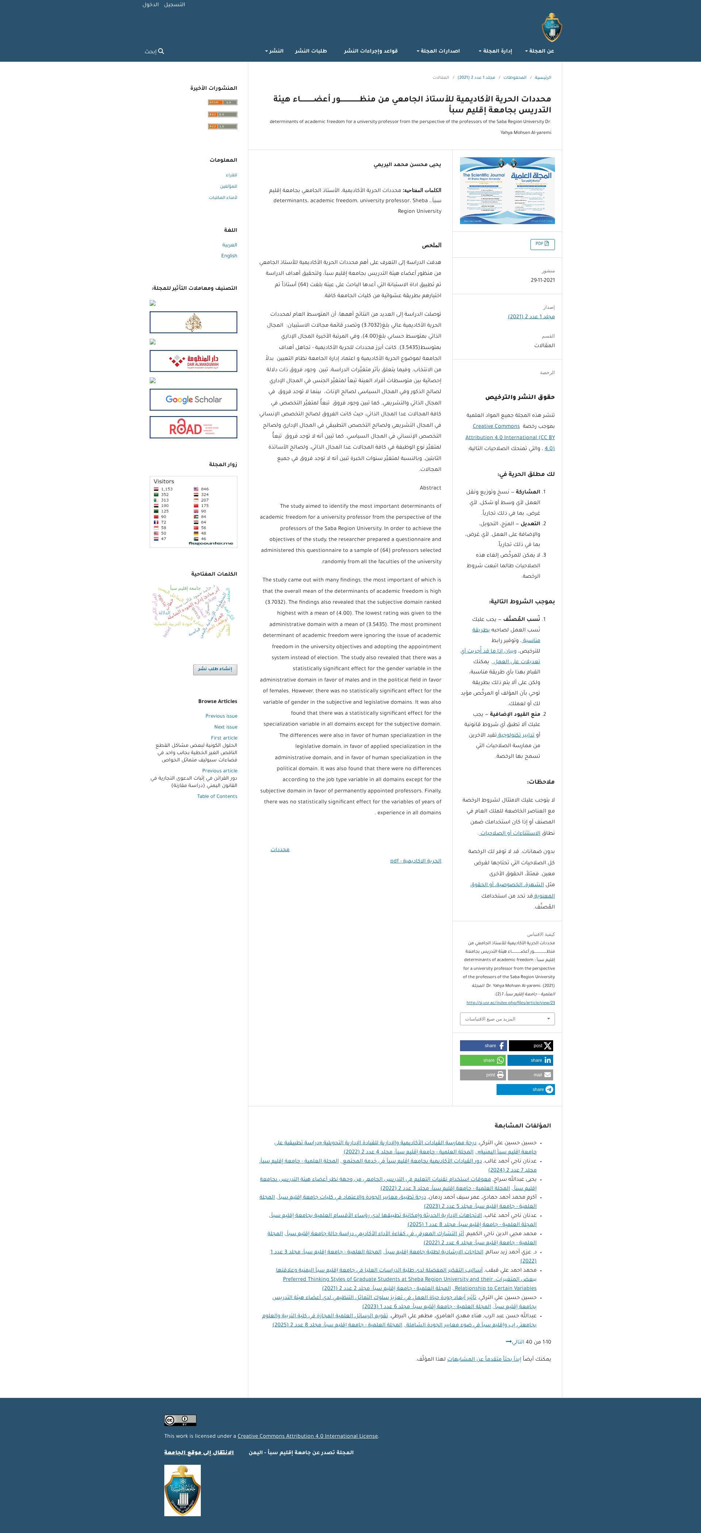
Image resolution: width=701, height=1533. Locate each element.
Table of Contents (217, 797)
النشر (276, 52)
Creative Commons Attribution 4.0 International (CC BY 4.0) (510, 438)
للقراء (231, 175)
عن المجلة (541, 52)
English (229, 256)
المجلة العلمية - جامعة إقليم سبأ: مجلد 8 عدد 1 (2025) (472, 1225)
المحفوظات (514, 78)
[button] (531, 1045)
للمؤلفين (228, 187)
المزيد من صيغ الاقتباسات (490, 1018)
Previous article (219, 771)
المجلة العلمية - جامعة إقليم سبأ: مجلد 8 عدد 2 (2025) (337, 1326)
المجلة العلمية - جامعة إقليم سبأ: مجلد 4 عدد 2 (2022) (409, 1153)
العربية (229, 245)
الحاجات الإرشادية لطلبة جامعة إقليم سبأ (433, 1253)
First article (224, 738)
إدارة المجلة (497, 52)
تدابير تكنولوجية (516, 736)
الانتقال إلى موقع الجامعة (199, 1453)
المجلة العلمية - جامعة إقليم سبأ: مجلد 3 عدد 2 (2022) (445, 1189)
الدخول (150, 5)
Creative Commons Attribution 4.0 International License (308, 1437)
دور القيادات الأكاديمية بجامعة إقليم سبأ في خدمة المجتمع (411, 1162)
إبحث (151, 52)
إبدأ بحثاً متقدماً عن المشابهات (484, 1360)
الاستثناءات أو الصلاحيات (509, 834)
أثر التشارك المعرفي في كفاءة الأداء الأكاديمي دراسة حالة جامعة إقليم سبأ (375, 1234)
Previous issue (221, 716)
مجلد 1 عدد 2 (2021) (476, 78)
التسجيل (174, 5)
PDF (540, 244)
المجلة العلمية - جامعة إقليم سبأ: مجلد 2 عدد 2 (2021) (386, 1289)
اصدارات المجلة (440, 52)
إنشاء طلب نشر (215, 669)
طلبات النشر (311, 52)
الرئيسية (543, 78)
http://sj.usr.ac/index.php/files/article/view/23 (511, 1003)
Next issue (225, 727)
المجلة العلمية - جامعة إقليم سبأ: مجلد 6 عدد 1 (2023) (426, 1307)
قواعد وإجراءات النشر (371, 52)
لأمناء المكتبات (223, 198)
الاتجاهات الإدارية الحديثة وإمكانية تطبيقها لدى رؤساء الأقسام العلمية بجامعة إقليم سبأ (376, 1216)
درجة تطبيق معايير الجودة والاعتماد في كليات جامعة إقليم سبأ (351, 1198)
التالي (518, 1343)
